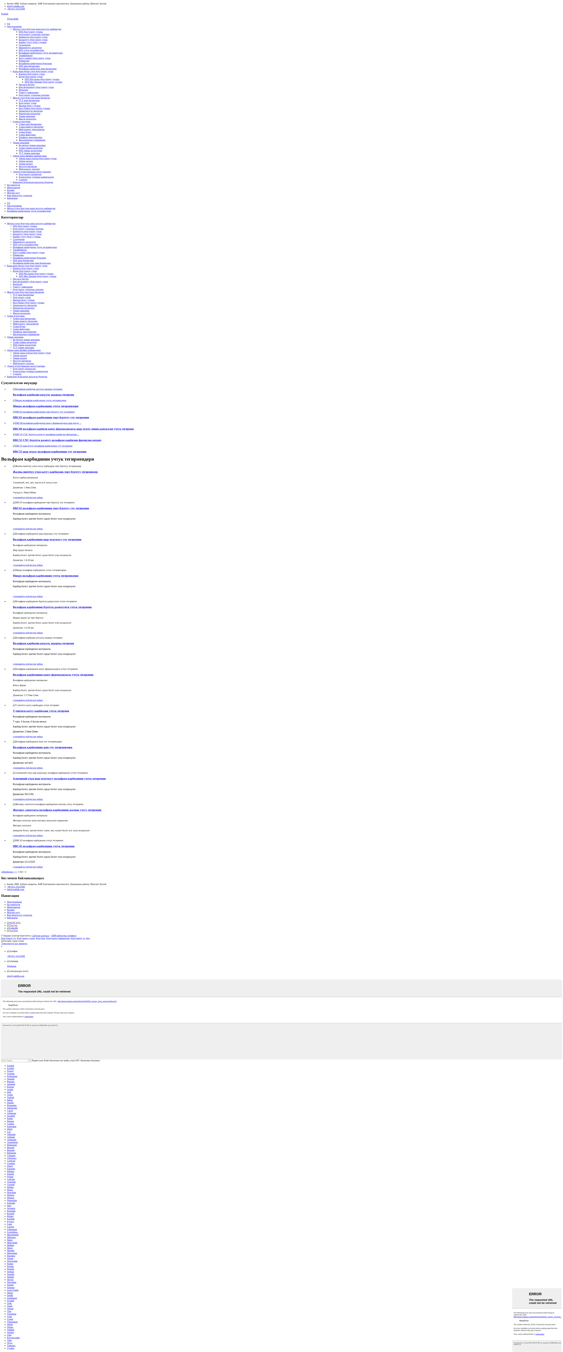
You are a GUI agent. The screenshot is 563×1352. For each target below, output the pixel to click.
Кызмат (11, 190)
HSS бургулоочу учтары (31, 32)
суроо (16, 497)
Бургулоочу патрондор (30, 174)
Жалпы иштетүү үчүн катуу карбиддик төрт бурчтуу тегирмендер (55, 471)
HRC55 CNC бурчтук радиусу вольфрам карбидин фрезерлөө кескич (57, 440)
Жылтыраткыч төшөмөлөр (32, 140)
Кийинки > (9, 872)
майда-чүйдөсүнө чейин (31, 497)
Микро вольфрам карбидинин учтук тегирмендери (45, 406)
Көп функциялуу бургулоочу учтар (36, 87)
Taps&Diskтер (26, 55)
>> (16, 872)
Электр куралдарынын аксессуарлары (32, 171)
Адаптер (23, 179)
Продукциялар (14, 26)
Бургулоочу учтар (28, 103)
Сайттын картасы (40, 935)
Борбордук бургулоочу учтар (33, 37)
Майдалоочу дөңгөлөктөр (32, 129)
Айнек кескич (26, 161)
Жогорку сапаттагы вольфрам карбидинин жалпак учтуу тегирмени (57, 809)
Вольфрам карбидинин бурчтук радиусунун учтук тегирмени (52, 607)
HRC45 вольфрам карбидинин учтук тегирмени (43, 846)
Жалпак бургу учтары (29, 105)
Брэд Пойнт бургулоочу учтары (34, 108)
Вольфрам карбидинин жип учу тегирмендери (42, 747)
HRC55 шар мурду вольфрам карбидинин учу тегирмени (49, 451)
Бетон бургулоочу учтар (31, 76)
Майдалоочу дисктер (29, 169)
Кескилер (23, 90)
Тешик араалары (27, 116)
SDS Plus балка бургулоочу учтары (42, 79)
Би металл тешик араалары (32, 145)
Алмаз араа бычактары (30, 124)
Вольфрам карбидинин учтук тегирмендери (41, 53)
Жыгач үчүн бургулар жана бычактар (31, 98)
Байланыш (12, 198)
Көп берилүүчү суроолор (19, 195)
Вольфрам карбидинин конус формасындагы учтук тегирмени (53, 674)
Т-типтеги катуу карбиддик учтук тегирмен (41, 710)
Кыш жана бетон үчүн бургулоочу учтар (33, 71)
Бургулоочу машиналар (58, 938)
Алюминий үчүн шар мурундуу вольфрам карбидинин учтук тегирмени (59, 778)
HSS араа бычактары (29, 66)
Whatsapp (11, 966)
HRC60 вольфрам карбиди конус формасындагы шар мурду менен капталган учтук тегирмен (73, 428)
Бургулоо (40, 938)
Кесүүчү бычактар (28, 166)
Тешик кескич (26, 164)
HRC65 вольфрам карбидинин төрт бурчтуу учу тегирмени (51, 417)
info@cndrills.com (15, 6)
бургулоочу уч (78, 938)
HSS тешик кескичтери (30, 150)
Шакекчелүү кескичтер (30, 47)
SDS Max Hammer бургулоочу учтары (43, 82)
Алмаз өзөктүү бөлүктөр (31, 127)
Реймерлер (24, 61)
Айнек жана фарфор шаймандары (30, 156)
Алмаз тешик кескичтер (31, 148)
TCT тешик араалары (29, 153)
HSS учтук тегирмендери (31, 50)
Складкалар (24, 45)
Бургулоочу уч (8, 938)
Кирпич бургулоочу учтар (32, 74)
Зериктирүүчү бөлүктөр (31, 111)
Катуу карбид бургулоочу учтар (34, 58)
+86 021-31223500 (16, 9)
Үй (8, 24)
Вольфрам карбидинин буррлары (35, 63)
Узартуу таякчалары (29, 92)
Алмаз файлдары (27, 134)
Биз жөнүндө (13, 185)
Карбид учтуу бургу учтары (32, 42)
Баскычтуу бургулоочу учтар (33, 39)
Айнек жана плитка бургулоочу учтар (38, 158)
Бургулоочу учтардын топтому (34, 34)
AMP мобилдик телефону (64, 935)
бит (88, 938)
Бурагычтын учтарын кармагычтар (36, 177)
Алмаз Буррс (25, 132)
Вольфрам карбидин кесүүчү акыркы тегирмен (43, 394)
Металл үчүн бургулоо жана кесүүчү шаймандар (37, 29)
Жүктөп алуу (13, 193)
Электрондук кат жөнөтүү (14, 943)
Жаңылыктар (13, 187)
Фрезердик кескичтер (29, 113)
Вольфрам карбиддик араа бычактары (38, 68)
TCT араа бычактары (29, 100)
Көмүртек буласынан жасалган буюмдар (33, 182)
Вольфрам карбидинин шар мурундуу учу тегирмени (47, 539)
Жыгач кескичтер (27, 119)
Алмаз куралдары (21, 121)
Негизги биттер (26, 84)
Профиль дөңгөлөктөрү (30, 137)
